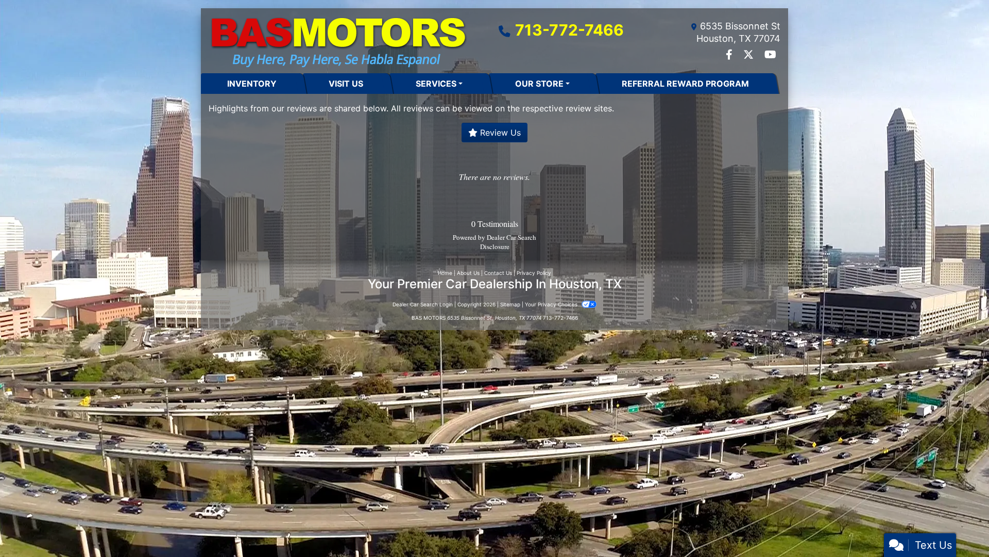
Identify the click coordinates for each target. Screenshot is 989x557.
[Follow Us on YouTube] (770, 55)
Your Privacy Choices (552, 304)
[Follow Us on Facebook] (730, 55)
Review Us (499, 132)
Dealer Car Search (511, 237)
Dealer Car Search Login (423, 304)
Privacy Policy (534, 273)
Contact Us (498, 273)
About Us (468, 273)
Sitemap (510, 304)
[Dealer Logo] (338, 40)
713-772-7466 (569, 30)
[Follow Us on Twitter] (749, 55)
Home (445, 273)
